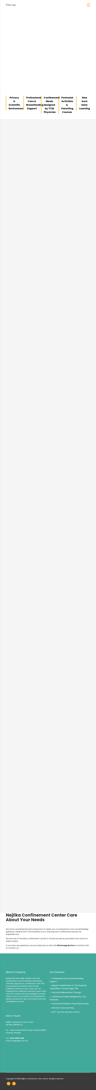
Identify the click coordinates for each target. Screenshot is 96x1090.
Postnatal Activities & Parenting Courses (67, 105)
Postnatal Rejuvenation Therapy (66, 992)
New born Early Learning (63, 1007)
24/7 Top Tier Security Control (66, 1012)
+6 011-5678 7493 (16, 1038)
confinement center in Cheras (41, 938)
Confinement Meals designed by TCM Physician (52, 105)
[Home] (11, 5)
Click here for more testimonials (48, 901)
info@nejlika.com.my (19, 1041)
